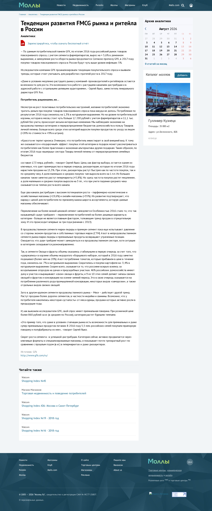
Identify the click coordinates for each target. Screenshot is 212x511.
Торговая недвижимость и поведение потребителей (54, 393)
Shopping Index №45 (34, 381)
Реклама (85, 475)
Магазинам (86, 470)
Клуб (145, 5)
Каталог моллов (158, 74)
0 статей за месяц (156, 63)
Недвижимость (81, 5)
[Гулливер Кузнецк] (168, 99)
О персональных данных (31, 500)
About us (118, 470)
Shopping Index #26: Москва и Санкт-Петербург (50, 405)
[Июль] (145, 28)
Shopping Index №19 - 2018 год (40, 418)
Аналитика (32, 14)
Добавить (182, 75)
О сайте (85, 460)
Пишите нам (120, 460)
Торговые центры (157, 470)
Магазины (130, 5)
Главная (22, 14)
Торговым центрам (90, 465)
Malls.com (174, 5)
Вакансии (118, 465)
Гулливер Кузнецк (162, 121)
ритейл (168, 475)
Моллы (114, 5)
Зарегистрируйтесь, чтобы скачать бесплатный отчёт (58, 43)
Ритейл (99, 5)
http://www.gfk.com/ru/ (34, 355)
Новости (61, 5)
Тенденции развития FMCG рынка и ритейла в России (62, 14)
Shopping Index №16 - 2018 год (40, 430)
